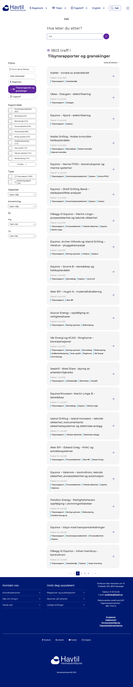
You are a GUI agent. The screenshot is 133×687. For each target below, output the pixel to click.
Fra (9, 219)
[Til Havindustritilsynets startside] (14, 8)
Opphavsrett (110, 620)
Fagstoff (17, 96)
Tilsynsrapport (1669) (24, 176)
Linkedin (60, 640)
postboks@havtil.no (114, 595)
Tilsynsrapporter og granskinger (25, 89)
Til (9, 231)
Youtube (74, 640)
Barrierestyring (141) (21, 158)
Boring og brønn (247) (22, 137)
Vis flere (20, 164)
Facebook (47, 640)
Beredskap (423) (20, 116)
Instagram (87, 640)
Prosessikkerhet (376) (22, 126)
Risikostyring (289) (21, 132)
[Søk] (106, 36)
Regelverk (16, 82)
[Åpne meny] (128, 8)
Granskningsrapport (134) (24, 182)
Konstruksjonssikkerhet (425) (23, 110)
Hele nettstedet (17, 76)
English (96, 8)
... (91, 573)
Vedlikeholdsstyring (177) (21, 142)
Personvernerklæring (111, 623)
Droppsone (111, 617)
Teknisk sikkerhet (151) (22, 153)
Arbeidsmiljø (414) (21, 121)
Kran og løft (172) (20, 148)
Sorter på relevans (111, 63)
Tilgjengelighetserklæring (110, 626)
